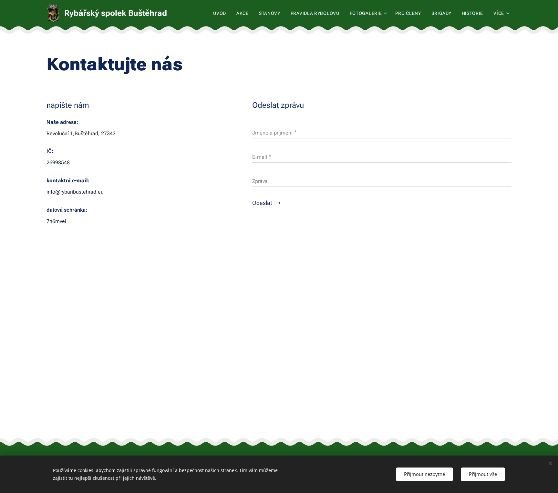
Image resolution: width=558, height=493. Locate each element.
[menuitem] (221, 13)
